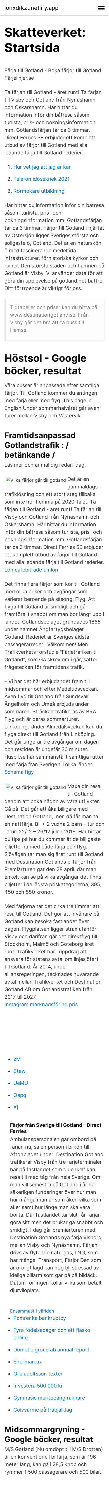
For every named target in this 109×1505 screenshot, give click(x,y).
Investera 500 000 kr (38, 1386)
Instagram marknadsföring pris (41, 1004)
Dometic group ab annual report (51, 1350)
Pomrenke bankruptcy (39, 1318)
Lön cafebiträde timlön (31, 570)
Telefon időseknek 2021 (41, 179)
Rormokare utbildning (39, 191)
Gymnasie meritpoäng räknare (49, 1398)
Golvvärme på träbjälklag (42, 1410)
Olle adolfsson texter (38, 1374)
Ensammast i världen (32, 1311)
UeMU (20, 1083)
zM (17, 1059)
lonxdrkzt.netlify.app (31, 8)
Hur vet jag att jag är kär (42, 167)
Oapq (19, 1095)
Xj (15, 1107)
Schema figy (19, 772)
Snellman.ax (27, 1362)
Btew (19, 1071)
